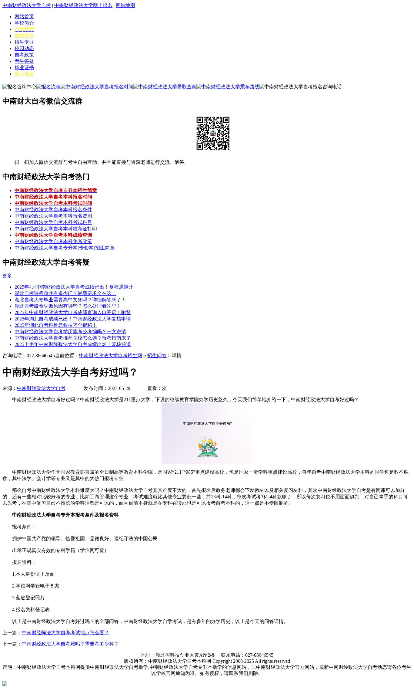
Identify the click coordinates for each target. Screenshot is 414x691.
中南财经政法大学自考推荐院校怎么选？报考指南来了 (73, 337)
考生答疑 (24, 61)
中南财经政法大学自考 (26, 5)
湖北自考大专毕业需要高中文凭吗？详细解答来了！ (70, 299)
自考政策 (24, 54)
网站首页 (24, 16)
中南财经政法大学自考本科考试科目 (53, 222)
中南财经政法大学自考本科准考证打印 (56, 228)
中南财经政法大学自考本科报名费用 (53, 215)
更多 (7, 275)
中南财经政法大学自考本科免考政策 (53, 241)
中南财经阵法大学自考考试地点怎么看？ (65, 632)
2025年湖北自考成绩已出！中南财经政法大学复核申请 (73, 318)
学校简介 (24, 22)
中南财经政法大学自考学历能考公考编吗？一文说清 (70, 331)
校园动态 (24, 48)
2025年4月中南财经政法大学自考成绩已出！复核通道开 (74, 287)
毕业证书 (24, 67)
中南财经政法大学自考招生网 (110, 355)
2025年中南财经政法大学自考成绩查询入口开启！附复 (73, 312)
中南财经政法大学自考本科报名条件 (53, 209)
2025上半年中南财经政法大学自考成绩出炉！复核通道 (73, 344)
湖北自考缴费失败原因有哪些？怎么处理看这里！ (68, 306)
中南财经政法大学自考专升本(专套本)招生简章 (65, 247)
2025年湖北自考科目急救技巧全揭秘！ (56, 325)
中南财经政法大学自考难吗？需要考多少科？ (70, 643)
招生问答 (157, 355)
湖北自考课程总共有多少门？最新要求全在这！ (65, 293)
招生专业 (24, 42)
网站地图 (125, 5)
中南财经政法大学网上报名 (83, 5)
